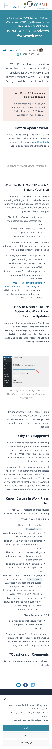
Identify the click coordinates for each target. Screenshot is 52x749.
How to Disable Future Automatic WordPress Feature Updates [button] (31, 312)
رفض (26, 735)
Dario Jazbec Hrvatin (29, 50)
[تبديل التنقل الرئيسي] (6, 5)
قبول (26, 728)
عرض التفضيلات (26, 742)
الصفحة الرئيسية (42, 18)
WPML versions (12, 22)
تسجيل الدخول (19, 7)
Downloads (43, 142)
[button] (4, 699)
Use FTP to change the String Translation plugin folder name (23, 285)
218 (22, 54)
